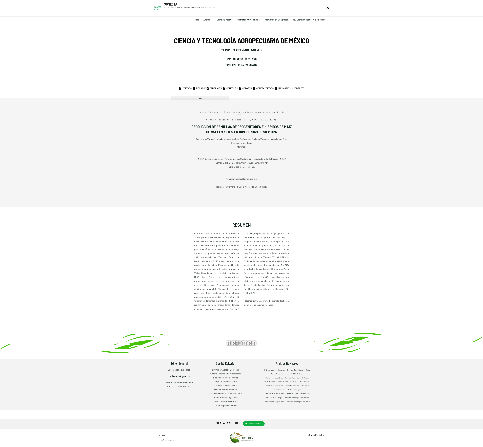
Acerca (206, 19)
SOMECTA (170, 4)
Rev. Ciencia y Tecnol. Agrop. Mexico (310, 19)
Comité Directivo (225, 19)
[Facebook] (328, 8)
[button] (200, 98)
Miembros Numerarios (247, 19)
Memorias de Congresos (276, 19)
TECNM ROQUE (166, 439)
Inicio (196, 19)
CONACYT (164, 435)
